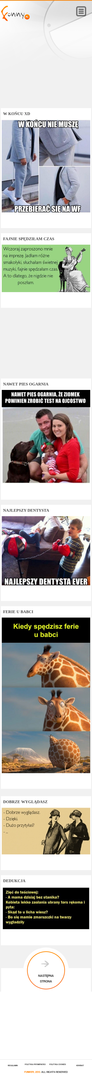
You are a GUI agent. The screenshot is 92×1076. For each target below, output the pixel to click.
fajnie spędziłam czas (28, 239)
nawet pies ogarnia (25, 384)
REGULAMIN (13, 1065)
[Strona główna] (15, 20)
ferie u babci (18, 612)
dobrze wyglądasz (25, 802)
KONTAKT (80, 1065)
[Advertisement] (46, 71)
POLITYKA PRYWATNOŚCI (35, 1064)
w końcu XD (16, 113)
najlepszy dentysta (26, 510)
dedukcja (14, 881)
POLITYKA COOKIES (57, 1064)
